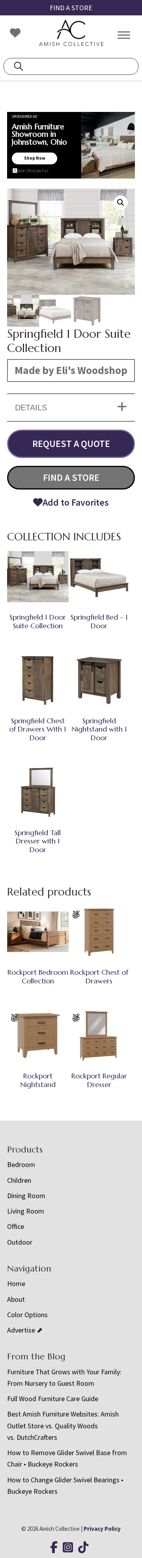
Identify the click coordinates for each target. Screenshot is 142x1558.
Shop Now (34, 158)
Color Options (27, 1314)
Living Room (25, 1211)
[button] (121, 202)
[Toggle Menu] (124, 35)
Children (19, 1180)
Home (16, 1283)
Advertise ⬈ (25, 1330)
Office (15, 1226)
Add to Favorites (76, 502)
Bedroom (21, 1164)
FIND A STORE (71, 7)
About (16, 1299)
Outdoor (19, 1242)
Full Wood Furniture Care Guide (52, 1398)
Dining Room (26, 1195)
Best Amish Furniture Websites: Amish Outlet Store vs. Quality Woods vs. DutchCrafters (63, 1425)
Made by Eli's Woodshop (71, 370)
